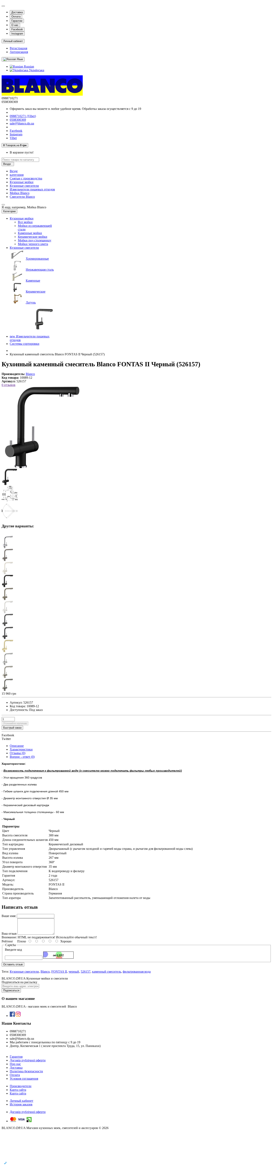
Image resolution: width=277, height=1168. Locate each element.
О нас (14, 25)
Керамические (35, 291)
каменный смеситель (106, 971)
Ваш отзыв (9, 933)
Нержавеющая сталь (40, 269)
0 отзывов (8, 385)
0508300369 (18, 119)
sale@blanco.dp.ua (22, 123)
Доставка (17, 12)
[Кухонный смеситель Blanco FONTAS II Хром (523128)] (8, 547)
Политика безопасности (26, 1071)
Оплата (15, 16)
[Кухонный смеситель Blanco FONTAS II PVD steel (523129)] (8, 664)
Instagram (17, 33)
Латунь (31, 302)
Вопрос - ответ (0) (22, 756)
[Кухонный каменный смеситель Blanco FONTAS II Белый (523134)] (8, 612)
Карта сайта (18, 1089)
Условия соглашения (24, 1078)
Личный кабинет (21, 1100)
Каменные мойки (30, 233)
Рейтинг (7, 941)
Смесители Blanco (22, 196)
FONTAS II (59, 971)
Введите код (13, 949)
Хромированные (37, 258)
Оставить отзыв (13, 964)
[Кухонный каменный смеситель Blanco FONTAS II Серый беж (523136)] (8, 599)
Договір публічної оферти (28, 1060)
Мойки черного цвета (33, 244)
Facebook (17, 29)
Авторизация (19, 52)
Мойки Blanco (19, 193)
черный (74, 971)
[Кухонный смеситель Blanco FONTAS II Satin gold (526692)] (8, 651)
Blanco (45, 971)
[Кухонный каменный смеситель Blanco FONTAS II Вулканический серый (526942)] (8, 560)
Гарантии (16, 20)
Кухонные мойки (21, 182)
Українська (36, 70)
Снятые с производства (26, 178)
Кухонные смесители (24, 185)
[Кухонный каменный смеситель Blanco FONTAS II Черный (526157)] (42, 467)
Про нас (15, 1064)
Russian (28, 66)
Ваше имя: (9, 916)
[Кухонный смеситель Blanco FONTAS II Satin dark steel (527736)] (8, 690)
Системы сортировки (24, 343)
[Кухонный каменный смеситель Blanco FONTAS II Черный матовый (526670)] (8, 586)
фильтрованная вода (137, 971)
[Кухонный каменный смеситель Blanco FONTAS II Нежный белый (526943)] (8, 573)
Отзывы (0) (17, 753)
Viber (13, 138)
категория (17, 174)
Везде (14, 171)
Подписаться (11, 990)
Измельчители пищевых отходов (32, 189)
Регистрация (18, 48)
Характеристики (21, 749)
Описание (17, 745)
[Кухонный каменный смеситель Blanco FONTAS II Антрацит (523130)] (8, 638)
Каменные (33, 280)
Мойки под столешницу (34, 240)
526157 (85, 971)
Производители (20, 1086)
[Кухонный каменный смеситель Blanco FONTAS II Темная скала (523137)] (8, 625)
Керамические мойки (32, 236)
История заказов (21, 1104)
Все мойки (25, 222)
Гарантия (16, 1056)
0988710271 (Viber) (23, 116)
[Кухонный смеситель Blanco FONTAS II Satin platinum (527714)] (8, 677)
